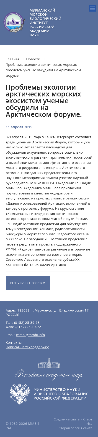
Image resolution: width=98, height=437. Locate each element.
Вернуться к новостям (27, 283)
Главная (12, 59)
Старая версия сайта (75, 428)
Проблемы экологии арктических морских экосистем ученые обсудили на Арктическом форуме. (43, 70)
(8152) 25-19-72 (28, 326)
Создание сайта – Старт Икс (73, 421)
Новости (33, 59)
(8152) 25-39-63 (27, 322)
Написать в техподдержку (27, 347)
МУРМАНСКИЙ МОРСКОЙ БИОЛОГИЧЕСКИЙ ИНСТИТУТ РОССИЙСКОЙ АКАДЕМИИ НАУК (39, 22)
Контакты (14, 342)
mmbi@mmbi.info (30, 334)
